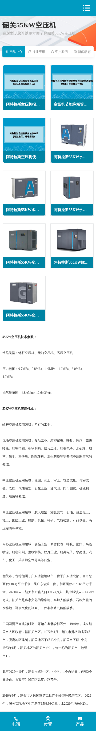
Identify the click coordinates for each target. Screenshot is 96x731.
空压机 (25, 8)
